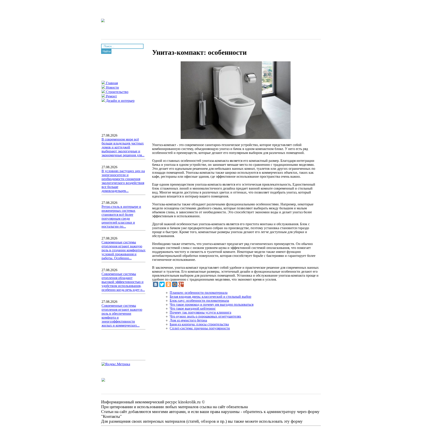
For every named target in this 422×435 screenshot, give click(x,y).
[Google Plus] (181, 284)
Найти (107, 51)
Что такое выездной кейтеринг (193, 308)
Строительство (116, 92)
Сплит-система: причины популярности (200, 328)
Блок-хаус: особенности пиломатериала (199, 300)
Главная (111, 83)
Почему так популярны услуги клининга (200, 312)
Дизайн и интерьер (120, 100)
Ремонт (111, 96)
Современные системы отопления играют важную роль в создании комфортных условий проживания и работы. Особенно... (124, 250)
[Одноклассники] (168, 284)
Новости (112, 87)
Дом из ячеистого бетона (188, 320)
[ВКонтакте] (155, 284)
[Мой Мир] (174, 284)
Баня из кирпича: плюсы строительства (199, 324)
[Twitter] (162, 284)
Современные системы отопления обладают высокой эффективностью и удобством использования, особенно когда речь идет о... (123, 282)
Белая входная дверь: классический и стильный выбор (210, 296)
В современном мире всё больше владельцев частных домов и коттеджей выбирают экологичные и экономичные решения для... (123, 147)
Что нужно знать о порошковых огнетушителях (205, 316)
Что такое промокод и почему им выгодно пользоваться (211, 304)
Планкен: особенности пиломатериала (198, 292)
